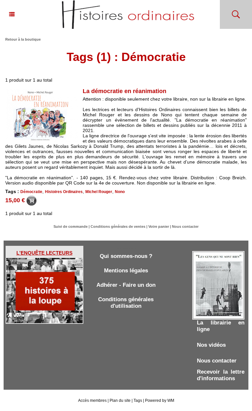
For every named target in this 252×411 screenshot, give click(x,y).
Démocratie (31, 191)
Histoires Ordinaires (64, 191)
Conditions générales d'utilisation (126, 302)
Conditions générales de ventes (118, 226)
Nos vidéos (211, 345)
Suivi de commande (70, 226)
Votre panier (158, 226)
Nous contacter (185, 226)
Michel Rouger (98, 191)
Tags (138, 400)
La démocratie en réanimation (124, 91)
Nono (120, 191)
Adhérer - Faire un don (126, 285)
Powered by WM (159, 400)
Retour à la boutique (23, 39)
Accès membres (92, 400)
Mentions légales (126, 270)
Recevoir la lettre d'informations (220, 375)
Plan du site (120, 400)
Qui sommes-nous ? (126, 256)
